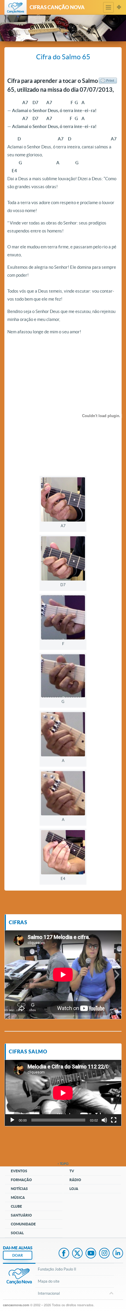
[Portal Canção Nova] (15, 7)
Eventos (19, 1171)
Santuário (21, 1215)
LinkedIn (117, 1253)
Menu (108, 7)
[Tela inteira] (114, 1120)
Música (18, 1197)
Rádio (75, 1180)
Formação (21, 1180)
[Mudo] (104, 1120)
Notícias (19, 1189)
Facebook (64, 1253)
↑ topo (63, 1164)
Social (17, 1233)
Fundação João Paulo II (57, 1269)
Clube (16, 1206)
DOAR (17, 1255)
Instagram (104, 1253)
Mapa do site (48, 1281)
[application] (63, 1093)
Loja (73, 1189)
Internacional (49, 1293)
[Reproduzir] (12, 1120)
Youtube (91, 1253)
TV (71, 1171)
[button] (9, 975)
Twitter (77, 1253)
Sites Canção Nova (119, 7)
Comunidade (23, 1224)
